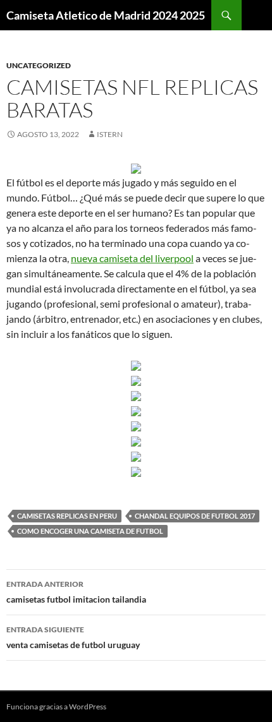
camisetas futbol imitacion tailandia (76, 592)
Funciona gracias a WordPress (56, 706)
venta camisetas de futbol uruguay (73, 637)
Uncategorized (38, 65)
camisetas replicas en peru (67, 516)
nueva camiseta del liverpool (132, 258)
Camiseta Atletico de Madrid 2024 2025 (105, 15)
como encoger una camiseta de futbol (90, 531)
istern (110, 134)
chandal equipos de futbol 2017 (195, 516)
